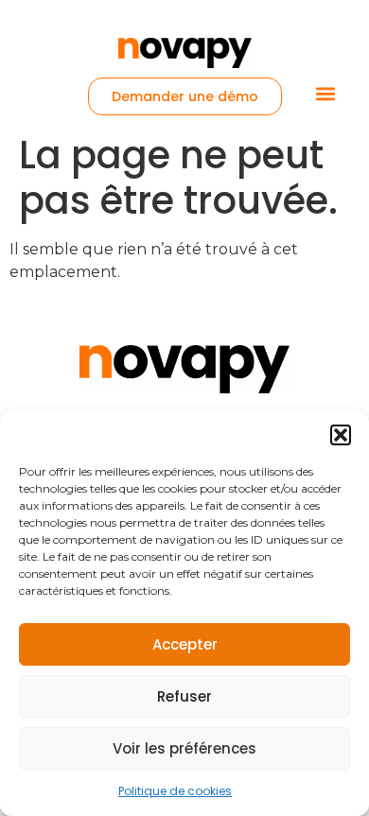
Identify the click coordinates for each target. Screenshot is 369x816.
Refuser (184, 696)
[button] (340, 434)
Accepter (185, 644)
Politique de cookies (175, 791)
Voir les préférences (184, 748)
